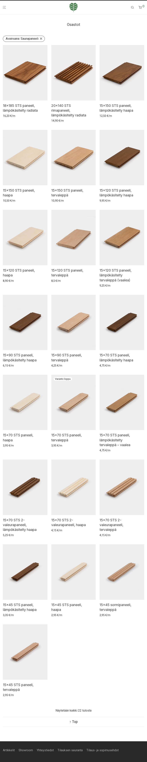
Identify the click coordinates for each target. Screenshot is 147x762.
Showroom (26, 750)
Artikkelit (9, 750)
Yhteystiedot (45, 750)
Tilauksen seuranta (70, 750)
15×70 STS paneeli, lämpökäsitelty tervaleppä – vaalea (115, 440)
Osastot (73, 24)
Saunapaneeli (22, 38)
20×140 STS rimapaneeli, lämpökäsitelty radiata (68, 110)
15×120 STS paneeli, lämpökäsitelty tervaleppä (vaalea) (115, 275)
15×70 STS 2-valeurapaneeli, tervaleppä (111, 525)
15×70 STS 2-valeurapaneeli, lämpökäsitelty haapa (20, 525)
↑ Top (73, 722)
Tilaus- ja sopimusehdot (103, 750)
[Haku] (132, 7)
